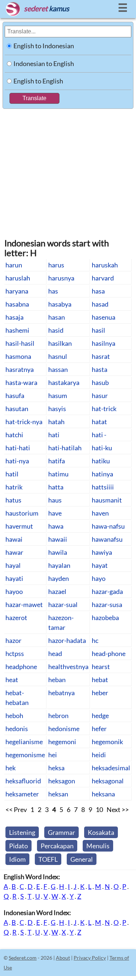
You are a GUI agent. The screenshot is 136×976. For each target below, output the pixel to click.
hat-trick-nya (23, 422)
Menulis (98, 846)
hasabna (17, 304)
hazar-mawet (24, 604)
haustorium (21, 513)
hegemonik (107, 742)
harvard (103, 278)
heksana (103, 794)
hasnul (57, 356)
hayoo (14, 591)
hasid (55, 330)
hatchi (14, 435)
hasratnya (19, 369)
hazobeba (105, 618)
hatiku (101, 461)
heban (57, 680)
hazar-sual (63, 604)
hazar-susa (107, 604)
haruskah (105, 265)
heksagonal (108, 781)
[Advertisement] (68, 169)
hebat (100, 680)
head (55, 653)
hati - (99, 435)
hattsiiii (103, 487)
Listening (22, 832)
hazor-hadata (67, 640)
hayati (14, 578)
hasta (99, 369)
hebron (58, 715)
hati (53, 435)
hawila (57, 552)
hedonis (16, 729)
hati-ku (102, 448)
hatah (56, 422)
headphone (21, 667)
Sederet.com (23, 958)
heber (100, 693)
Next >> (118, 809)
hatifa (56, 461)
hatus (13, 500)
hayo (99, 578)
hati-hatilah (65, 448)
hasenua (103, 317)
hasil (98, 330)
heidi (99, 755)
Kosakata (101, 832)
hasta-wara (21, 382)
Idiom (17, 859)
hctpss (14, 653)
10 (99, 809)
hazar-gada (107, 591)
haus (55, 500)
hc (95, 640)
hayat (100, 565)
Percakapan (57, 846)
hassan (58, 369)
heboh (14, 715)
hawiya (102, 552)
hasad (100, 304)
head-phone (108, 653)
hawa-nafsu (108, 526)
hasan (56, 317)
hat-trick (104, 409)
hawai (13, 539)
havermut (19, 526)
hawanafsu (107, 539)
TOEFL (48, 859)
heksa (56, 768)
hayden (58, 578)
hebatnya (61, 693)
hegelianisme (24, 742)
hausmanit (107, 500)
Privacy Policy (90, 958)
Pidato (18, 846)
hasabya (59, 304)
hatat (99, 422)
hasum (57, 395)
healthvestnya (68, 667)
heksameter (22, 794)
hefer (99, 729)
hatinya (102, 474)
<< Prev (16, 809)
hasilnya (103, 343)
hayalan (59, 565)
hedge (100, 715)
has (53, 291)
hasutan (16, 409)
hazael (57, 591)
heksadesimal (111, 768)
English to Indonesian (43, 46)
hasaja (14, 317)
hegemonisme (25, 755)
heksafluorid (23, 781)
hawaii (57, 539)
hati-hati (17, 448)
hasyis (57, 409)
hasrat (101, 356)
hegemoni (62, 742)
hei (52, 755)
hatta (55, 487)
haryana (16, 291)
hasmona (18, 356)
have (55, 513)
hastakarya (63, 382)
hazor (13, 640)
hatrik (13, 487)
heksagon (61, 781)
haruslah (17, 278)
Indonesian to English (43, 63)
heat (11, 680)
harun (13, 265)
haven (100, 513)
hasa (98, 291)
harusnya (61, 278)
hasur (100, 395)
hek (10, 768)
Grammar (61, 832)
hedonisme (63, 729)
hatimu (58, 474)
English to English (38, 81)
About (63, 958)
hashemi (17, 330)
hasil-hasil (19, 343)
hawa (55, 526)
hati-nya (17, 461)
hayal (13, 565)
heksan (58, 794)
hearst (101, 667)
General (81, 859)
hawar (14, 552)
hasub (100, 382)
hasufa (14, 395)
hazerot (16, 618)
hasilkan (60, 343)
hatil (11, 474)
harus (56, 265)
